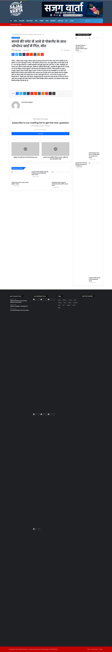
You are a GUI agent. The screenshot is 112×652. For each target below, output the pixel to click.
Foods (65, 302)
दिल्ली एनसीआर (29, 21)
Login (71, 21)
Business (64, 300)
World (59, 307)
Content (59, 302)
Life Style (75, 302)
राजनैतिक (41, 21)
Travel (74, 305)
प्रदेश (36, 21)
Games (69, 302)
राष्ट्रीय (15, 21)
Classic (70, 300)
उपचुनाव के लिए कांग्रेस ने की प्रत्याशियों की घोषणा (94, 279)
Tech (63, 305)
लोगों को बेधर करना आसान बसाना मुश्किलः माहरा (20, 183)
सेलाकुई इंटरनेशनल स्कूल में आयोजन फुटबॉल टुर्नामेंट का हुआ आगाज (60, 184)
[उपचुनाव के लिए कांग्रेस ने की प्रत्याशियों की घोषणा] (94, 219)
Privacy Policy (94, 649)
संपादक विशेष (21, 21)
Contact (100, 649)
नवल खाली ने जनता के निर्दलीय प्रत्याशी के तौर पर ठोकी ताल (81, 164)
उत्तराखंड (17, 34)
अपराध (47, 21)
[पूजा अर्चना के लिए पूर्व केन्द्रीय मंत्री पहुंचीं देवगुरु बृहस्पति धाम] (36, 585)
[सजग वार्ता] (16, 8)
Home (13, 34)
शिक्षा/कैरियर (53, 21)
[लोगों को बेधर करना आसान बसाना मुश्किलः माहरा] (20, 176)
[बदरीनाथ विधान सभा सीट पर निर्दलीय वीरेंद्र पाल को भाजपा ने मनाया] (94, 94)
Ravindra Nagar (17, 50)
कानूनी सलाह (60, 21)
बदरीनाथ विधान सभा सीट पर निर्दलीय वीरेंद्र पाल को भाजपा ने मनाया (94, 155)
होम (11, 21)
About (59, 300)
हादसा (18, 37)
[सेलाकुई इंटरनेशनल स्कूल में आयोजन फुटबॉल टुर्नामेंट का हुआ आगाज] (60, 176)
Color (75, 300)
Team (59, 305)
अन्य (66, 21)
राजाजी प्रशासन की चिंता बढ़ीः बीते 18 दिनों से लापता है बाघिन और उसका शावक (40, 173)
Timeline (68, 305)
